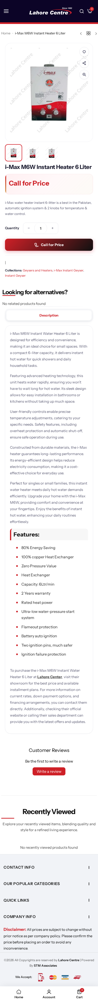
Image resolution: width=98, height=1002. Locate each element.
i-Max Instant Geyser (68, 270)
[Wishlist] (84, 51)
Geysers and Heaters (37, 270)
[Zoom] (84, 74)
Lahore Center (49, 677)
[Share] (84, 63)
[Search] (82, 11)
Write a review (49, 771)
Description (49, 315)
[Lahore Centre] (50, 11)
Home (5, 33)
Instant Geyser (15, 275)
